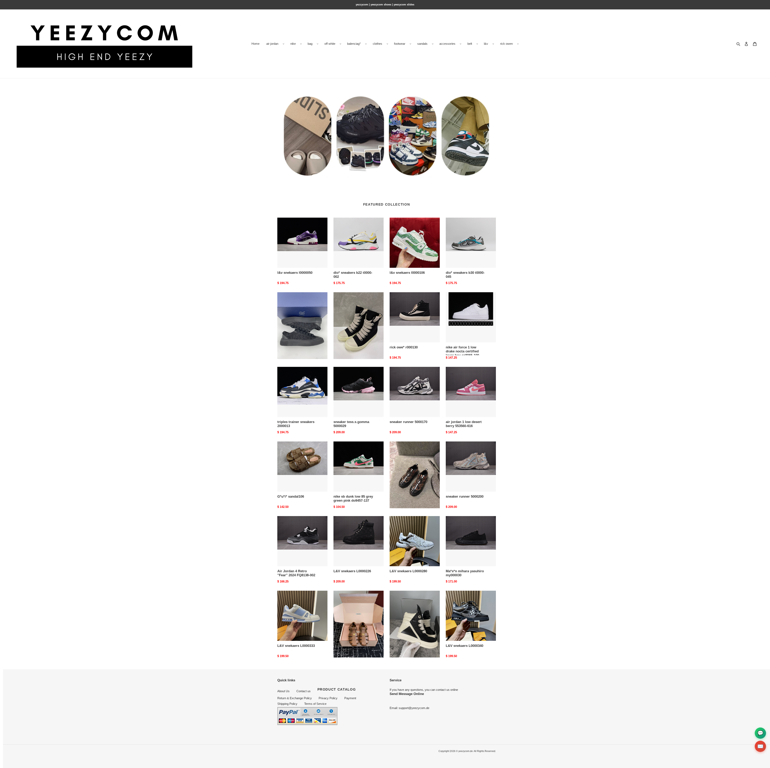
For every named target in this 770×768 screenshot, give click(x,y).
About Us (283, 691)
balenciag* (354, 43)
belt (469, 43)
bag (310, 43)
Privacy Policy (328, 698)
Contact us (303, 691)
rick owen (506, 43)
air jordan (272, 43)
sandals (422, 43)
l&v (486, 43)
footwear (399, 43)
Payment (350, 698)
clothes (377, 43)
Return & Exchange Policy (294, 698)
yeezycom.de (465, 751)
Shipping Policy (287, 703)
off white (329, 43)
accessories (447, 43)
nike (293, 43)
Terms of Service (315, 703)
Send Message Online (407, 694)
